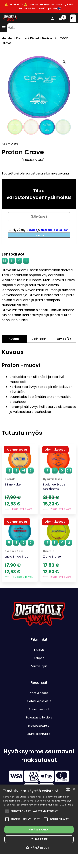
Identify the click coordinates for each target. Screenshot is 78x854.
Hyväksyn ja (40, 229)
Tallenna (39, 235)
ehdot (32, 230)
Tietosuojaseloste (39, 701)
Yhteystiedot (39, 693)
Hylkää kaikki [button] (38, 839)
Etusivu (39, 650)
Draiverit (48, 38)
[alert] (39, 819)
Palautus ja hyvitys (39, 717)
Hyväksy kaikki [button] (39, 829)
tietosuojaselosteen (55, 230)
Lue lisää (67, 804)
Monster (7, 38)
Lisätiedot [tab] (39, 339)
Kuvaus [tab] (14, 339)
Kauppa (21, 38)
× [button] (73, 789)
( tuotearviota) (33, 160)
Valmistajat (39, 666)
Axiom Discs (10, 144)
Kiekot (34, 38)
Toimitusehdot (39, 709)
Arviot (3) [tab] (64, 339)
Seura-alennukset (39, 734)
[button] (7, 811)
